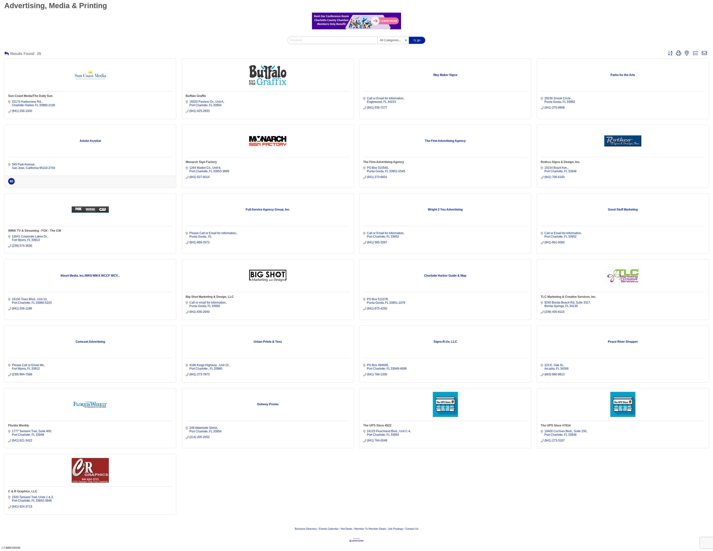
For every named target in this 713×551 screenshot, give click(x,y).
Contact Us (411, 528)
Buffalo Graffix (196, 95)
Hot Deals (346, 528)
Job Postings (395, 528)
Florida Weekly (18, 425)
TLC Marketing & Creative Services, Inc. (568, 296)
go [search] (418, 40)
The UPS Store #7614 (556, 425)
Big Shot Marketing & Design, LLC (210, 296)
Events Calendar (328, 528)
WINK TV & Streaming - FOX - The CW (34, 230)
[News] (11, 183)
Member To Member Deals (370, 528)
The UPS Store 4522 (377, 425)
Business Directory (306, 528)
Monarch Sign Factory (201, 162)
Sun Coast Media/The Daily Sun (30, 95)
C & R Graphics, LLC (22, 491)
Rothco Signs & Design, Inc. (560, 162)
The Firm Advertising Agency (383, 162)
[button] (6, 53)
